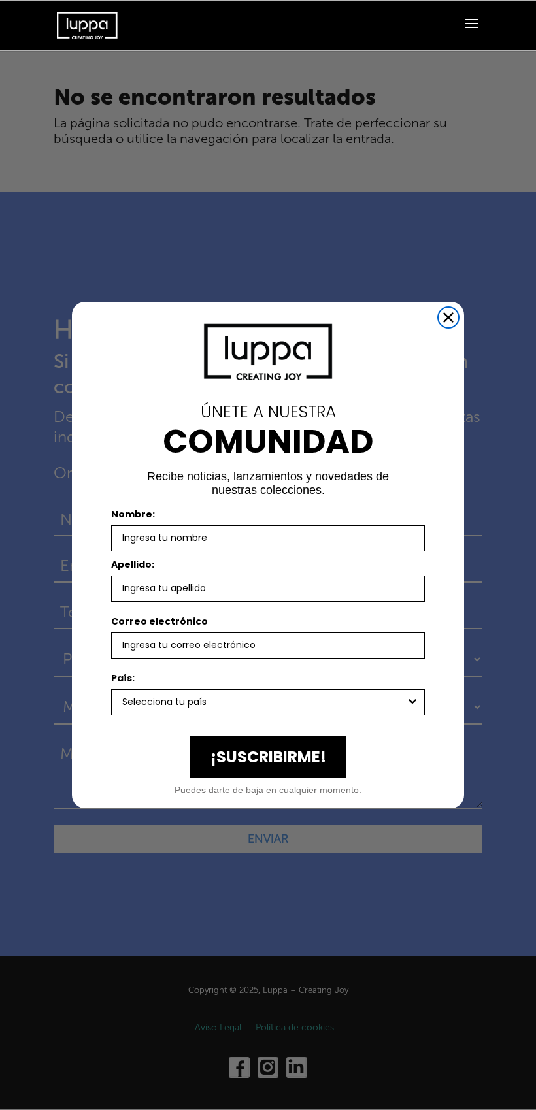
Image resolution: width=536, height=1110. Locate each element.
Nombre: (133, 514)
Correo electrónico (159, 621)
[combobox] (264, 702)
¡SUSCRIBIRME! (268, 757)
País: (123, 678)
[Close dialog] (448, 317)
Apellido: (132, 564)
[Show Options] (412, 702)
